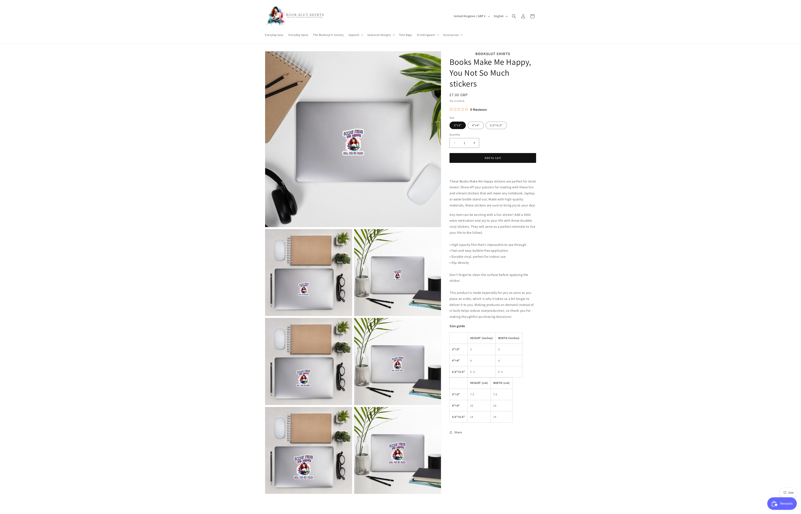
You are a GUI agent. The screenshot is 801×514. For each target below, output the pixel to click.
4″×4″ (476, 125)
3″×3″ (457, 125)
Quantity (455, 134)
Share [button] (458, 432)
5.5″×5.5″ (496, 125)
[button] (355, 34)
